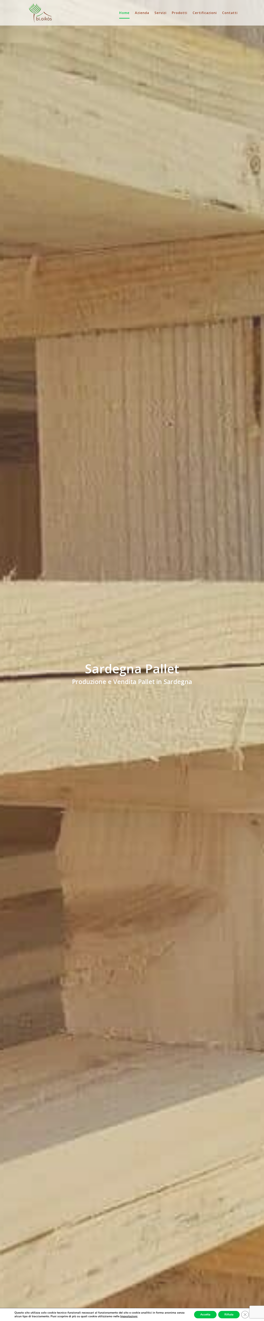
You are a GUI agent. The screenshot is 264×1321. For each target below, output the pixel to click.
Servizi (160, 13)
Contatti (230, 13)
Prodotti (179, 13)
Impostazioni (128, 1316)
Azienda (142, 13)
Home (124, 13)
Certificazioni (205, 13)
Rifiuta (228, 1314)
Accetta (205, 1314)
